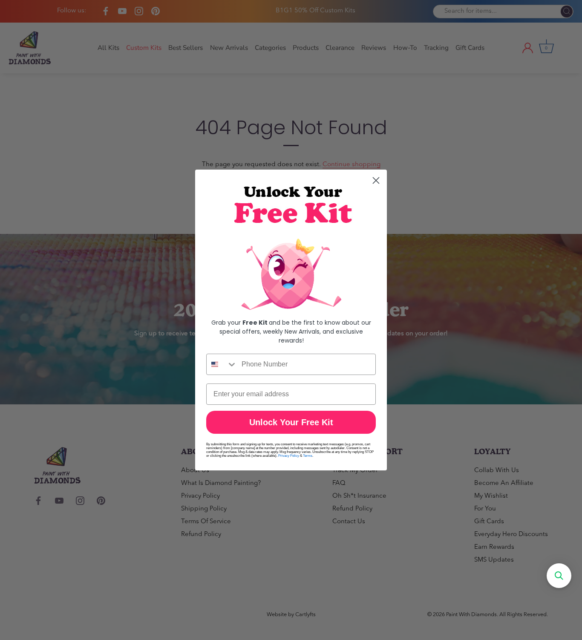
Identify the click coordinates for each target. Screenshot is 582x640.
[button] (559, 575)
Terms (307, 456)
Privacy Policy (288, 456)
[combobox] (222, 364)
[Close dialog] (376, 180)
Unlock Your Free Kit (291, 422)
